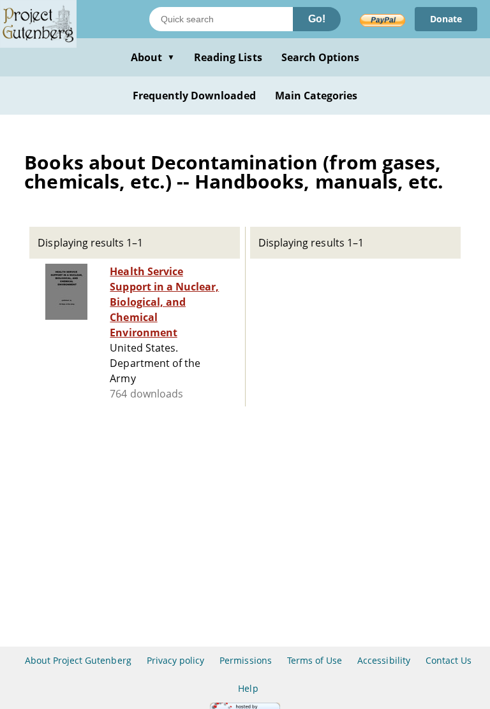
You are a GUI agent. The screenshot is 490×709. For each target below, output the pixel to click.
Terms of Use (314, 660)
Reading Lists (228, 57)
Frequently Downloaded (194, 96)
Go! (316, 18)
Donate (446, 19)
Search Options (320, 57)
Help (248, 688)
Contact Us (448, 660)
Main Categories (316, 96)
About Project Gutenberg (78, 660)
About (153, 57)
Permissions (245, 660)
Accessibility (383, 660)
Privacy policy (176, 660)
